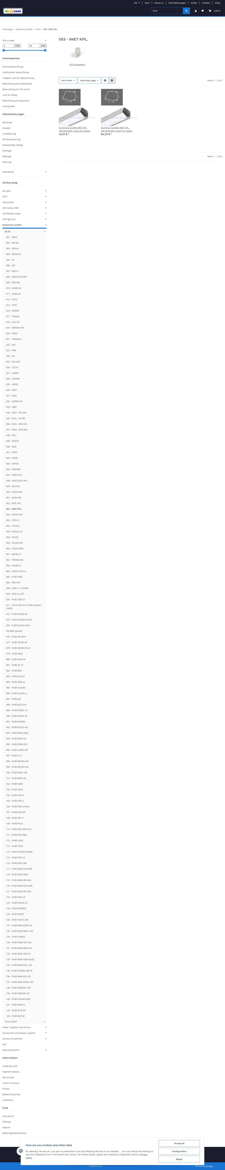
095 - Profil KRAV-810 (16, 744)
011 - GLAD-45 (13, 293)
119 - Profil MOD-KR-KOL (18, 880)
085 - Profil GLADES (16, 687)
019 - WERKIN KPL (15, 327)
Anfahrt (206, 2)
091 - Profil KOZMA (15, 721)
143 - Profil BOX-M (15, 1016)
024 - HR (10, 356)
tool (4, 1044)
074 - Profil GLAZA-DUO (18, 625)
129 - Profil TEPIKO (15, 936)
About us (159, 2)
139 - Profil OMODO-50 (17, 993)
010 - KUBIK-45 (13, 288)
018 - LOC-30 (12, 322)
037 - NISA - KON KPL (17, 429)
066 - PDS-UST (13, 582)
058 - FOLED (12, 537)
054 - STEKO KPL (14, 514)
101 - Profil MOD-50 (16, 778)
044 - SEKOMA (13, 469)
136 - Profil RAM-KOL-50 (18, 976)
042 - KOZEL (12, 457)
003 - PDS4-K (12, 248)
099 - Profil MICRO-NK (17, 766)
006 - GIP (10, 265)
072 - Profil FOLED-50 (16, 614)
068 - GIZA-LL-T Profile (17, 588)
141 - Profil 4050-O (15, 1004)
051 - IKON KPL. (14, 497)
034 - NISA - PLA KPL (16, 412)
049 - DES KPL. (13, 486)
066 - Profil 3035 (14, 576)
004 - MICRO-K (13, 254)
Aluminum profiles (12, 224)
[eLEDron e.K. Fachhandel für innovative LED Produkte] (12, 11)
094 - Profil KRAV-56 (16, 738)
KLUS (7, 231)
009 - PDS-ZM (13, 282)
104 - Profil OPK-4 (15, 795)
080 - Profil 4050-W (15, 659)
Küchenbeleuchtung (12, 66)
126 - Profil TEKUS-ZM (17, 919)
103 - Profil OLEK (14, 789)
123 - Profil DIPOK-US (17, 902)
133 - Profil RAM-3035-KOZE (20, 959)
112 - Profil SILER (14, 840)
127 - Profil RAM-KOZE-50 (19, 925)
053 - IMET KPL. (14, 508)
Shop (217, 2)
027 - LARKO (12, 373)
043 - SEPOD (12, 463)
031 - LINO (11, 395)
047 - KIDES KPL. (14, 474)
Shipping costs (9, 1066)
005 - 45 (10, 259)
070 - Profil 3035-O (15, 599)
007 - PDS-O (12, 271)
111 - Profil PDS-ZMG (16, 834)
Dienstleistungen (177, 2)
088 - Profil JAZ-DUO (16, 704)
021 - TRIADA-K (13, 339)
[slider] (3, 50)
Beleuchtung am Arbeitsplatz (17, 83)
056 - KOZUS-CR (14, 531)
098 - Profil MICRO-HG (17, 761)
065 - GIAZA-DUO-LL (16, 571)
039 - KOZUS (12, 440)
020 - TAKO (11, 333)
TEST (4, 196)
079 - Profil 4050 (14, 653)
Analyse (6, 128)
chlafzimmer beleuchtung (15, 72)
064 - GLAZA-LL (13, 565)
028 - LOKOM (13, 378)
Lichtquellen (8, 106)
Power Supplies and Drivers (16, 1027)
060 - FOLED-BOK (15, 548)
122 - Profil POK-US (15, 897)
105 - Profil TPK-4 (14, 800)
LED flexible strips (11, 213)
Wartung (6, 162)
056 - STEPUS (12, 525)
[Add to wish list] (90, 94)
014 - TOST (11, 305)
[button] (195, 11)
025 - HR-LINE (13, 361)
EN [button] (135, 2)
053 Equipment (77, 64)
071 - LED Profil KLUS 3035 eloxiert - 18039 (24, 607)
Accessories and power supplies (18, 1033)
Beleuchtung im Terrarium (16, 89)
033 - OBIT (11, 407)
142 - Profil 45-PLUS (16, 1010)
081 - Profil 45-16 (14, 664)
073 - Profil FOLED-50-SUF (19, 619)
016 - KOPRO (12, 310)
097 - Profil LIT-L (14, 755)
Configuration (179, 1151)
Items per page (88, 80)
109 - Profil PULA (14, 823)
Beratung (7, 122)
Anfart (194, 2)
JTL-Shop (209, 1166)
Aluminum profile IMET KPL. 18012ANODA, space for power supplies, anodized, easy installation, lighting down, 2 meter (119, 129)
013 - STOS (11, 299)
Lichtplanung (9, 133)
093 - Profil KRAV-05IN (17, 732)
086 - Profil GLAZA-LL (16, 693)
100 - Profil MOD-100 (16, 772)
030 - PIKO (11, 390)
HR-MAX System (14, 631)
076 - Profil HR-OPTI (16, 636)
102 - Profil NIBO (14, 783)
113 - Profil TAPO (14, 846)
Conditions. (8, 1100)
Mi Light (6, 190)
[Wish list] (202, 11)
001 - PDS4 (11, 237)
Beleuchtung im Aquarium (16, 100)
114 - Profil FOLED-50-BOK (19, 851)
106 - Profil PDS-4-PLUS (17, 806)
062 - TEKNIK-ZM (14, 559)
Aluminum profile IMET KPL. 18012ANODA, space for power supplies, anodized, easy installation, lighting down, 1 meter (76, 129)
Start (147, 2)
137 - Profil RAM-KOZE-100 (19, 982)
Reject (179, 1159)
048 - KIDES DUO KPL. (17, 480)
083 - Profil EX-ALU (15, 676)
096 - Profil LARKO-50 (17, 749)
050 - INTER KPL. (14, 491)
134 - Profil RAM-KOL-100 (19, 965)
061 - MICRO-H (13, 554)
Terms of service (10, 1083)
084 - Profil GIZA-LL (15, 681)
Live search (8, 1116)
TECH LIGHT (11, 1021)
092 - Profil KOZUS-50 (17, 727)
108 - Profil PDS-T (15, 817)
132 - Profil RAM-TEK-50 (18, 953)
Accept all (179, 1143)
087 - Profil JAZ (13, 698)
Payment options (11, 1071)
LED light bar (9, 219)
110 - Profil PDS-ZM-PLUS (18, 829)
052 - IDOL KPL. (14, 503)
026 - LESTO (12, 367)
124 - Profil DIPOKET (16, 908)
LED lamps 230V (10, 207)
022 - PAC (11, 344)
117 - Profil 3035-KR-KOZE (19, 868)
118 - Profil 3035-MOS (17, 874)
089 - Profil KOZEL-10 (16, 710)
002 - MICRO (12, 242)
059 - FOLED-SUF (14, 542)
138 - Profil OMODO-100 (18, 987)
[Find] (186, 10)
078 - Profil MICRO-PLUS (18, 648)
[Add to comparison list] (82, 94)
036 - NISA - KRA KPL (16, 423)
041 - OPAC (11, 452)
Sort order (66, 80)
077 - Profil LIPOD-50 (16, 642)
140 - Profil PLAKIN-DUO (18, 999)
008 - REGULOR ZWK (16, 276)
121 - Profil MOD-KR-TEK (18, 891)
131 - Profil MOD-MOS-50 (19, 948)
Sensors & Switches (12, 1038)
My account (8, 1077)
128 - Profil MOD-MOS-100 (19, 931)
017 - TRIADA (12, 316)
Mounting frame (10, 1050)
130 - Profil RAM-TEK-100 (18, 942)
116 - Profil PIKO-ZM (16, 863)
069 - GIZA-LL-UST (15, 593)
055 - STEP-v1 (13, 520)
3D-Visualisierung (11, 139)
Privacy (6, 1088)
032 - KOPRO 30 (14, 401)
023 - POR (11, 350)
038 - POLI (11, 435)
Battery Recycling (11, 1094)
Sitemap (6, 1121)
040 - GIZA (11, 446)
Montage (6, 150)
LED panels (8, 202)
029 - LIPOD (12, 384)
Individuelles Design (12, 145)
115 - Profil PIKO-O (15, 857)
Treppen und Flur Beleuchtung (18, 78)
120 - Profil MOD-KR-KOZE (19, 885)
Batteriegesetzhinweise (14, 1133)
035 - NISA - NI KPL (15, 418)
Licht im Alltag (9, 94)
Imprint (6, 1127)
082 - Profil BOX (14, 670)
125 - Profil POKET (15, 914)
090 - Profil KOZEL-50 (16, 715)
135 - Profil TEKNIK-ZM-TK (19, 970)
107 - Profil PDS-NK (15, 812)
